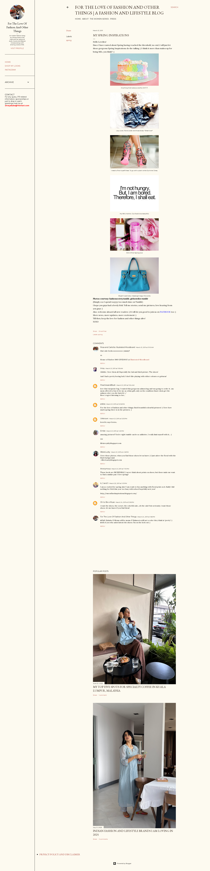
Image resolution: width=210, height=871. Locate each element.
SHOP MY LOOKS (12, 66)
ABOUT (85, 19)
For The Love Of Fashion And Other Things (118, 517)
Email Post (102, 331)
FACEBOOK (165, 312)
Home (78, 19)
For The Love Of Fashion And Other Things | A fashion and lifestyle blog (119, 10)
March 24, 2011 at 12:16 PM (125, 502)
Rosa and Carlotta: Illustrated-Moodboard (117, 347)
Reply (102, 363)
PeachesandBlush (108, 385)
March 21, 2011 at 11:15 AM (114, 368)
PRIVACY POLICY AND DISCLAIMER (59, 854)
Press (113, 19)
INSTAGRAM (10, 70)
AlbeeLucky (105, 452)
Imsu (102, 368)
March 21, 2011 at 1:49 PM (115, 431)
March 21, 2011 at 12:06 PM (115, 404)
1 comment (103, 695)
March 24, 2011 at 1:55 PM (146, 517)
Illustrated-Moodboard (139, 360)
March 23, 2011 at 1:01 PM (118, 483)
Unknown (104, 418)
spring (68, 40)
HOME (8, 62)
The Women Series (99, 19)
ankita (102, 404)
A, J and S (104, 483)
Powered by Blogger (124, 863)
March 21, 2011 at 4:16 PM (120, 452)
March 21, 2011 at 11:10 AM (145, 347)
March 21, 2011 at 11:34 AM (125, 385)
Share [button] (68, 31)
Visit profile (17, 48)
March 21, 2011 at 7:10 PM (120, 469)
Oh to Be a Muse (107, 502)
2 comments (103, 839)
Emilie (102, 431)
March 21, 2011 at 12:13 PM (118, 419)
